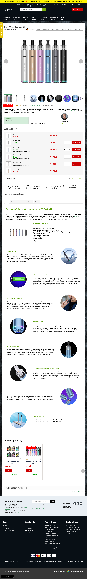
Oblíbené (58, 5)
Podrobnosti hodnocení (35, 105)
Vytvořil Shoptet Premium (59, 571)
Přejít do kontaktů (10, 530)
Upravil (77, 571)
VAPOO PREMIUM (50, 525)
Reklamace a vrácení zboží (52, 527)
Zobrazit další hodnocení (75, 491)
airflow (40, 240)
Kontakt (34, 6)
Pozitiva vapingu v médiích (73, 529)
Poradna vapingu (70, 525)
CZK (79, 5)
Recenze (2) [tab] (22, 201)
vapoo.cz (29, 526)
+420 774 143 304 (10, 528)
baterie (73, 110)
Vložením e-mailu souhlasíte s (43, 506)
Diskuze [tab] (30, 201)
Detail (9, 470)
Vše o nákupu (21, 5)
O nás (46, 5)
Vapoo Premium (38, 5)
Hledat (44, 9)
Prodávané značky (50, 539)
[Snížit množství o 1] (65, 142)
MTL (45, 228)
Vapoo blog (30, 532)
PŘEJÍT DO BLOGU (72, 538)
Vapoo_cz (30, 530)
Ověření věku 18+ (50, 541)
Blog (29, 5)
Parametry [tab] (14, 201)
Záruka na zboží (49, 531)
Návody (68, 533)
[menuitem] (7, 18)
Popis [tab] (7, 202)
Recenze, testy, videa (71, 531)
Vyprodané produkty (50, 549)
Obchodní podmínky (50, 533)
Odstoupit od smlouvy (7, 577)
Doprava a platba (49, 529)
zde (18, 512)
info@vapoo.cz (9, 526)
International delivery (51, 547)
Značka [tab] (37, 201)
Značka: (48, 105)
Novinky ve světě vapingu (72, 527)
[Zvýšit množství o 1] (70, 142)
